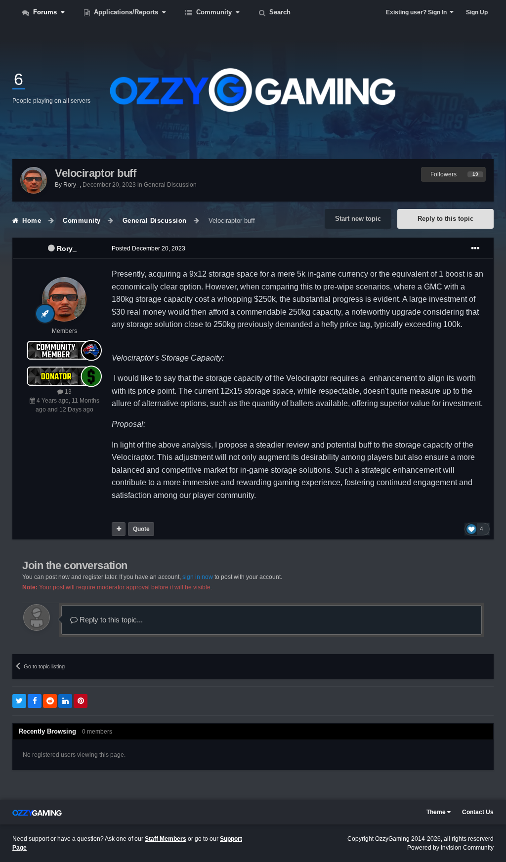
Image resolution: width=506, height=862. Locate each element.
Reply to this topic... (110, 620)
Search (279, 12)
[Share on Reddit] (50, 701)
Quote (141, 529)
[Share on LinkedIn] (65, 701)
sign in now (197, 577)
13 (67, 391)
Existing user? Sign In (418, 12)
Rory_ (67, 248)
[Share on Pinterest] (80, 701)
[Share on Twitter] (19, 701)
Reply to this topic (445, 218)
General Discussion (170, 184)
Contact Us (478, 812)
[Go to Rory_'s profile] (33, 180)
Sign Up (477, 12)
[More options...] (475, 248)
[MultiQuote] (119, 529)
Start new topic (358, 218)
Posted (148, 248)
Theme (436, 812)
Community (214, 12)
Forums (45, 12)
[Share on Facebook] (35, 701)
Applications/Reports (126, 12)
